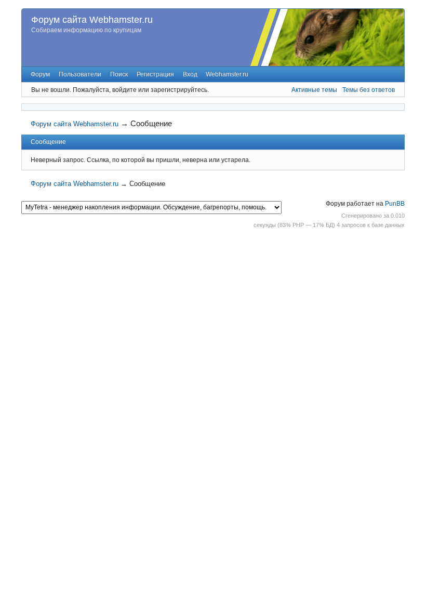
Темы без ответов (368, 90)
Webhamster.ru (227, 74)
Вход (190, 74)
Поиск (119, 74)
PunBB (395, 203)
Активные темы (314, 90)
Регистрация (155, 74)
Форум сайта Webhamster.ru (92, 20)
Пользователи (80, 74)
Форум (40, 74)
